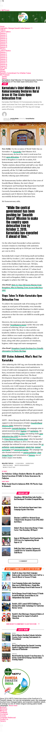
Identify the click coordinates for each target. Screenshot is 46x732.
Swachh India (8, 465)
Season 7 (3, 44)
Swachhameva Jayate (18, 324)
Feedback (3, 712)
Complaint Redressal (8, 718)
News (4, 78)
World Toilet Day (9, 467)
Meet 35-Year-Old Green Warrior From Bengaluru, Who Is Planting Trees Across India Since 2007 (22, 287)
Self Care (3, 68)
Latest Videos (5, 32)
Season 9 (3, 47)
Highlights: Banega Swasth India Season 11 (16, 28)
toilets (22, 433)
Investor (3, 716)
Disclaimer (4, 714)
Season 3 (3, 37)
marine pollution (29, 452)
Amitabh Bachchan (19, 428)
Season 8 (3, 45)
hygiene (24, 431)
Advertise (3, 709)
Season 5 (3, 40)
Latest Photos (5, 51)
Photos (2, 49)
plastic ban (30, 447)
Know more (13, 705)
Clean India (19, 463)
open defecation (12, 157)
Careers (3, 721)
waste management (17, 447)
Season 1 (3, 33)
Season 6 (3, 42)
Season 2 (3, 35)
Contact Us (4, 719)
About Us (3, 711)
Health (2, 70)
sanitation (34, 431)
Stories (2, 71)
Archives (3, 707)
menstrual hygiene (21, 449)
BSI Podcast (4, 75)
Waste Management (22, 465)
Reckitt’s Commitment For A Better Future (15, 73)
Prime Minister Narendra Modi (16, 439)
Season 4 (3, 39)
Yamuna (32, 455)
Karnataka (17, 151)
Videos (2, 30)
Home (2, 26)
